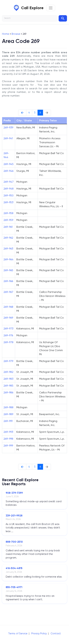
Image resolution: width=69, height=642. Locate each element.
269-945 (9, 164)
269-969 (8, 317)
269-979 (8, 361)
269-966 (8, 281)
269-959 (8, 220)
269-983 (8, 378)
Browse (16, 34)
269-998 (8, 438)
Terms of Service (17, 633)
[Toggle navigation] (50, 8)
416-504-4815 (14, 568)
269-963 (8, 248)
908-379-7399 (14, 492)
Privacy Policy (39, 633)
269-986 (8, 392)
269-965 (8, 270)
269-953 (8, 202)
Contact (56, 633)
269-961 (8, 226)
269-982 (8, 372)
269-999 (8, 445)
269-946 (8, 170)
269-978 (8, 342)
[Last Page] (22, 113)
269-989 (8, 414)
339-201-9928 (14, 515)
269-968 (8, 306)
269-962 (8, 237)
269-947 (9, 181)
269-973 (8, 328)
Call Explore (32, 7)
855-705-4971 (14, 587)
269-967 (8, 292)
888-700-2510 (14, 541)
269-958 (8, 213)
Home (5, 34)
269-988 (8, 407)
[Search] (63, 18)
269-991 (8, 421)
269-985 (8, 385)
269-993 (8, 431)
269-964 (8, 259)
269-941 (8, 138)
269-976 (8, 335)
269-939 (8, 127)
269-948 (9, 188)
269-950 (9, 195)
